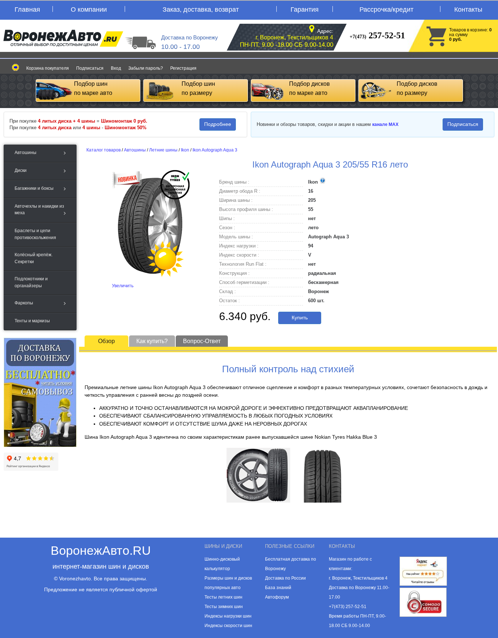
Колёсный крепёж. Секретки (33, 258)
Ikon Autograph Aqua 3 (214, 150)
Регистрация (183, 68)
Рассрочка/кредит (386, 9)
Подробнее (217, 124)
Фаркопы (24, 302)
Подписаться (90, 68)
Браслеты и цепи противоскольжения (35, 234)
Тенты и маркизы (32, 320)
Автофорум (277, 597)
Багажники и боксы (34, 188)
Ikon (185, 150)
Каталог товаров (103, 150)
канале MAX (385, 124)
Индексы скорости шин (228, 625)
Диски (21, 170)
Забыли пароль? (145, 68)
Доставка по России (285, 578)
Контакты (468, 9)
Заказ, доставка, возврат (201, 9)
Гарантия (305, 9)
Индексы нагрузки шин (228, 616)
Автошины (25, 152)
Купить (299, 317)
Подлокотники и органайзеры (31, 282)
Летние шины (163, 150)
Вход (116, 68)
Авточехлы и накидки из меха (39, 209)
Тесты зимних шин (224, 606)
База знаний (278, 587)
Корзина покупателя (47, 68)
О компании (89, 9)
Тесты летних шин (223, 597)
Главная (27, 9)
